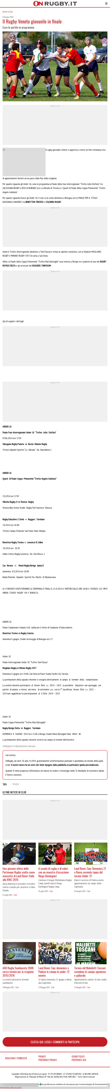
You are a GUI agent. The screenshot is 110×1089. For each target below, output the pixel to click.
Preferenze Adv (79, 1060)
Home (5, 11)
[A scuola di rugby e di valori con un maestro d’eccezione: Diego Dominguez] (55, 854)
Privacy (42, 1056)
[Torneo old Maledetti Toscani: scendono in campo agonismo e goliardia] (90, 953)
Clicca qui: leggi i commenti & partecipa (55, 1042)
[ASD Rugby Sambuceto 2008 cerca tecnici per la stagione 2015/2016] (19, 953)
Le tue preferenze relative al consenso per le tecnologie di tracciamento (73, 1084)
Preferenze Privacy (47, 1060)
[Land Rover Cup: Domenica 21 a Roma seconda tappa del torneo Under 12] (90, 854)
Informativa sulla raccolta (10, 1087)
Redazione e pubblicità (16, 1058)
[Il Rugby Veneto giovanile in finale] (55, 66)
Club (11, 11)
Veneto (15, 784)
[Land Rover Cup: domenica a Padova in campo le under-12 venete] (55, 953)
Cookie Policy (78, 1056)
